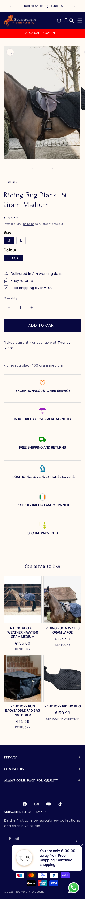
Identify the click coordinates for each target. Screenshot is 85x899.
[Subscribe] (75, 838)
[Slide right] (53, 168)
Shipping (28, 223)
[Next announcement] (74, 6)
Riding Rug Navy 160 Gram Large (63, 630)
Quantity (10, 298)
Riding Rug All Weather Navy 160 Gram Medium (22, 632)
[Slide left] (32, 168)
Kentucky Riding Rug (62, 706)
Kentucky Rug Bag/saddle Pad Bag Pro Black (22, 710)
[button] (80, 20)
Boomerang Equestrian (31, 891)
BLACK (13, 258)
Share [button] (13, 181)
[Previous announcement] (11, 6)
